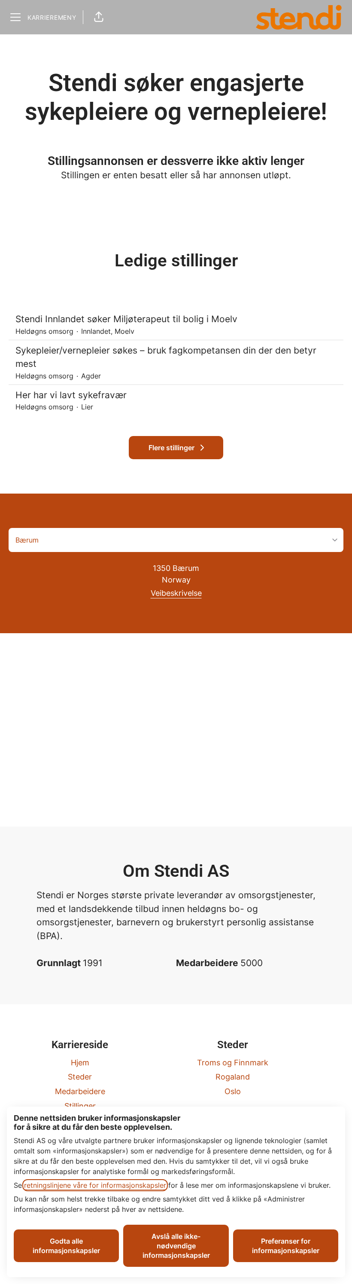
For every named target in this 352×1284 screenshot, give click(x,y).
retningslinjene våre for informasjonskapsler (95, 1185)
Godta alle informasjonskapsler (66, 1246)
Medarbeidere (80, 1091)
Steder (80, 1076)
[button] (99, 17)
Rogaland (232, 1076)
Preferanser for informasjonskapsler (285, 1246)
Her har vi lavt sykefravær (71, 395)
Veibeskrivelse (176, 593)
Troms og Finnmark (232, 1062)
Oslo (233, 1091)
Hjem (80, 1062)
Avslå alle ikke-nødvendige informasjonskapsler (176, 1246)
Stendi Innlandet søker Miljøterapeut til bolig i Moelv (126, 319)
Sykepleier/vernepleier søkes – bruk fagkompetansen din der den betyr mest (165, 357)
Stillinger (80, 1105)
